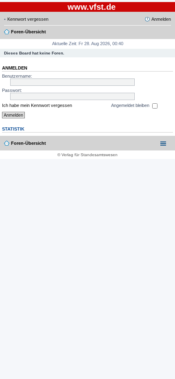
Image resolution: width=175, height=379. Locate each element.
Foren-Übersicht (28, 143)
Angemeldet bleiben (131, 105)
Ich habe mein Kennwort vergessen (37, 105)
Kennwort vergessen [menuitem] (27, 19)
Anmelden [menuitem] (161, 19)
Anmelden (14, 67)
